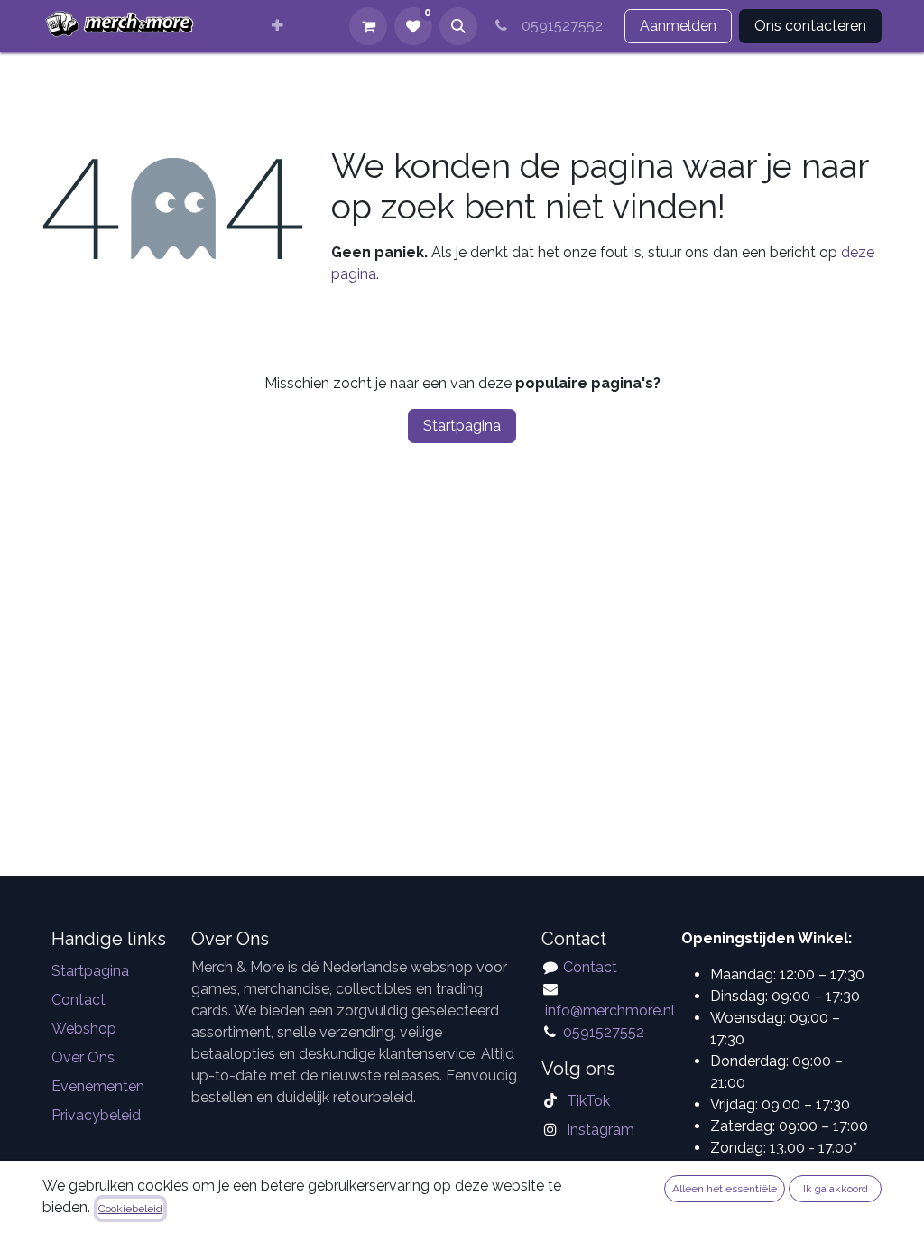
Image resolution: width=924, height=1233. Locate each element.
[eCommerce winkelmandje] (368, 26)
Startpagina (462, 425)
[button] (458, 26)
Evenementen (97, 1086)
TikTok (588, 1100)
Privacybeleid (96, 1115)
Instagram (600, 1129)
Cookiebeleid (130, 1208)
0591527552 (558, 25)
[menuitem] (277, 26)
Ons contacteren (810, 25)
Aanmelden (678, 25)
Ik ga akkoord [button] (835, 1188)
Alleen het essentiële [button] (724, 1188)
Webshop (83, 1028)
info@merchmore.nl (612, 1010)
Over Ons (83, 1057)
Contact (78, 999)
